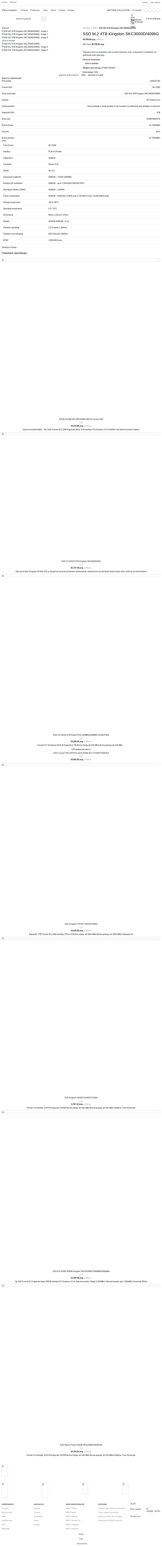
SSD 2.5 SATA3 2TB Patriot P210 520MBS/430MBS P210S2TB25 (81, 735)
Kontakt (37, 1525)
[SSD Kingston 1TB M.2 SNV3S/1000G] (81, 842)
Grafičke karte (7, 1520)
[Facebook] (133, 1523)
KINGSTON (155, 81)
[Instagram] (140, 1523)
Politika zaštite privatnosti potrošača (111, 1508)
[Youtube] (146, 1523)
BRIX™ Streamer (72, 1525)
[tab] (69, 75)
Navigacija (39, 1504)
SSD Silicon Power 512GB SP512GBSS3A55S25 (81, 1445)
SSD (95, 28)
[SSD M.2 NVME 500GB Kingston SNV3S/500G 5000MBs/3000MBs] (81, 1190)
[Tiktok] (153, 1523)
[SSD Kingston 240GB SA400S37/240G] (81, 1016)
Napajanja (5, 1529)
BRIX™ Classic (71, 1516)
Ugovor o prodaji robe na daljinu (110, 1516)
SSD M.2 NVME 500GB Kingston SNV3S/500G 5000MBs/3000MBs (81, 1271)
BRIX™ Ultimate (72, 1529)
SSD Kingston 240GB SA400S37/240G (81, 1098)
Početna (37, 1508)
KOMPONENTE (8, 1504)
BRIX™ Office (71, 1508)
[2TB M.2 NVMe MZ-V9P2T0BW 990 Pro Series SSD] (81, 338)
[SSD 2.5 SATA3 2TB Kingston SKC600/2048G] (81, 495)
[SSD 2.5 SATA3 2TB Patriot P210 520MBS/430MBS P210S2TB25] (81, 653)
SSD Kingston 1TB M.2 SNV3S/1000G (81, 924)
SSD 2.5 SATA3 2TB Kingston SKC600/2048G (81, 561)
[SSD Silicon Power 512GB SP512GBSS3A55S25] (81, 1363)
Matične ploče (7, 1512)
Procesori (5, 1508)
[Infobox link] (81, 11)
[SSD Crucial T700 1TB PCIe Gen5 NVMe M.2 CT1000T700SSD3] (81, 749)
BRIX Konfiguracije (75, 1504)
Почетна (86, 28)
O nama (37, 1512)
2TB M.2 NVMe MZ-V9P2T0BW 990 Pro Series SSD (81, 419)
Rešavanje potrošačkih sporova (110, 1520)
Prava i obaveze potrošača (108, 1512)
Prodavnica (38, 1516)
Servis (36, 1520)
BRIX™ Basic (71, 1512)
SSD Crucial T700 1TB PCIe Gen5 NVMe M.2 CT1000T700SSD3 (81, 753)
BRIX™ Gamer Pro (73, 1520)
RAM (3, 1516)
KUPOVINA (102, 1504)
